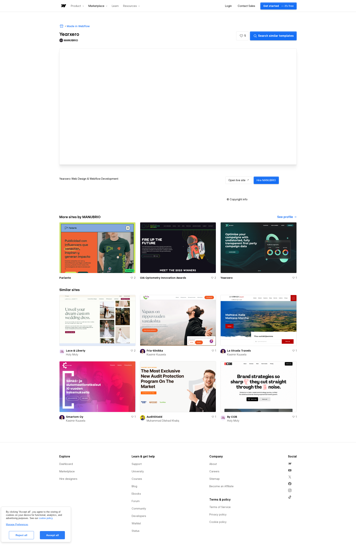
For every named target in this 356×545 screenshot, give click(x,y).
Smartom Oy (74, 416)
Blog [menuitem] (134, 486)
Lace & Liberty (75, 350)
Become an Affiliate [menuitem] (221, 486)
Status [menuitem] (135, 530)
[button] (77, 6)
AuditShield (154, 416)
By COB (232, 416)
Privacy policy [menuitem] (218, 514)
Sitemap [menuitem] (214, 478)
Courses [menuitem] (137, 478)
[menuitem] (290, 463)
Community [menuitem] (139, 508)
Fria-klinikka (155, 350)
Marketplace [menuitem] (67, 471)
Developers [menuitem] (139, 516)
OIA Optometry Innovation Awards (163, 277)
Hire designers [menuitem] (68, 478)
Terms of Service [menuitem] (220, 507)
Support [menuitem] (137, 463)
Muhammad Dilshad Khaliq (163, 420)
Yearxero (226, 277)
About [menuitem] (213, 463)
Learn (115, 6)
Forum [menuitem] (136, 501)
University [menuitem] (138, 471)
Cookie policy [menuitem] (218, 521)
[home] (63, 6)
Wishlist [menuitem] (136, 523)
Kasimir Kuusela (156, 354)
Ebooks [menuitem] (136, 493)
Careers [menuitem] (214, 471)
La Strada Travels (239, 350)
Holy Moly (72, 354)
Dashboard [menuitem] (66, 463)
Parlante (65, 277)
